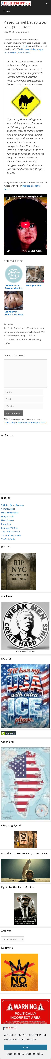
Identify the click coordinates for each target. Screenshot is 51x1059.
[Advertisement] (25, 466)
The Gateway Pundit (11, 535)
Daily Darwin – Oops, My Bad (21, 335)
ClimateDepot (8, 508)
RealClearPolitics (9, 527)
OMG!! (10, 324)
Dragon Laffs (7, 516)
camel (42, 328)
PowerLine (6, 524)
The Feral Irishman (10, 531)
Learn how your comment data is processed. (25, 422)
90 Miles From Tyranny (12, 505)
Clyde (25, 45)
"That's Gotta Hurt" (16, 328)
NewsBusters (7, 520)
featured (35, 331)
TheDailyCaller (8, 539)
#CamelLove (32, 328)
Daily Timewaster (9, 512)
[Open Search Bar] (47, 3)
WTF (43, 331)
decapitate (25, 331)
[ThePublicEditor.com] (16, 3)
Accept (25, 1047)
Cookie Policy (15, 1054)
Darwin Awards (11, 331)
